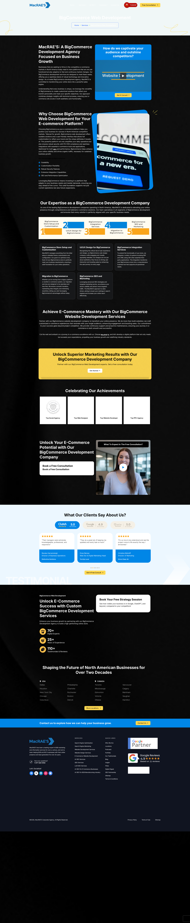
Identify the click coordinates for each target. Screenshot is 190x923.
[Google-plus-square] (50, 829)
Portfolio (108, 808)
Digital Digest (109, 824)
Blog (106, 815)
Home (72, 5)
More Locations (92, 764)
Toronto (98, 740)
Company (102, 5)
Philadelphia (72, 740)
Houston (43, 744)
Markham (126, 748)
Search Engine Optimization (84, 798)
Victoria (98, 752)
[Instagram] (46, 829)
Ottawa (98, 755)
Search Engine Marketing (83, 802)
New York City (46, 748)
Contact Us (115, 5)
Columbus (44, 755)
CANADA (100, 737)
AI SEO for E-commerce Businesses (86, 824)
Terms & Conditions (111, 834)
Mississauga (100, 744)
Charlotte (71, 744)
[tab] (91, 607)
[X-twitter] (36, 829)
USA (44, 737)
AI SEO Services (80, 815)
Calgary (126, 744)
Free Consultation (149, 5)
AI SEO (92, 5)
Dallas (42, 740)
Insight (107, 818)
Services (82, 5)
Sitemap (108, 831)
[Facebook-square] (31, 829)
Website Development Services (85, 805)
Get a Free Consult (93, 612)
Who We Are (109, 798)
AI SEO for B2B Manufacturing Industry (87, 828)
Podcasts (108, 805)
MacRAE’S (105, 335)
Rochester (71, 748)
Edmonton (99, 748)
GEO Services (79, 818)
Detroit (70, 755)
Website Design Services (83, 808)
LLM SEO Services (81, 821)
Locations (108, 802)
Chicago (43, 752)
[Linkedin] (41, 829)
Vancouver (127, 740)
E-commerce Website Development (86, 811)
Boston (70, 752)
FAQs (107, 821)
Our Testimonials (110, 811)
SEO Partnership (110, 828)
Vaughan (126, 752)
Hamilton (126, 755)
